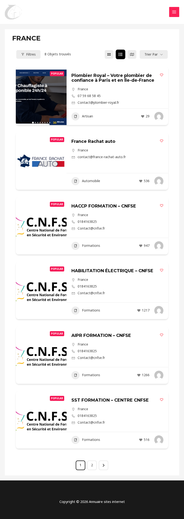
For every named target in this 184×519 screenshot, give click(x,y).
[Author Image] (158, 116)
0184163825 (87, 221)
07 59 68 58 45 (89, 96)
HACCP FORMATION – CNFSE (103, 206)
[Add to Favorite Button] (161, 75)
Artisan (87, 116)
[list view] (120, 54)
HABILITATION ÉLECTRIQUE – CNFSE (112, 270)
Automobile (91, 181)
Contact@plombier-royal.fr (98, 102)
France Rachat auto (93, 141)
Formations (91, 245)
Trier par (151, 54)
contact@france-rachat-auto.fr (102, 157)
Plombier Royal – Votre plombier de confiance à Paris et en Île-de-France (112, 78)
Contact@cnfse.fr (91, 228)
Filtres (31, 54)
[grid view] (109, 54)
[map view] (132, 54)
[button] (21, 95)
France (83, 89)
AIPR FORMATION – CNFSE (101, 335)
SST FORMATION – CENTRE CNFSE (110, 400)
